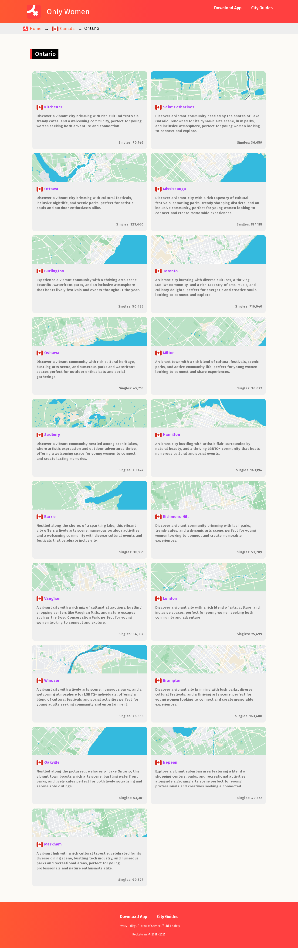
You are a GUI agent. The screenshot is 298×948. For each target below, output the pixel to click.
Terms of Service (150, 926)
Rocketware (140, 934)
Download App (227, 7)
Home (34, 28)
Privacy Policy (126, 926)
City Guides (262, 7)
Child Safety (172, 926)
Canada (67, 28)
